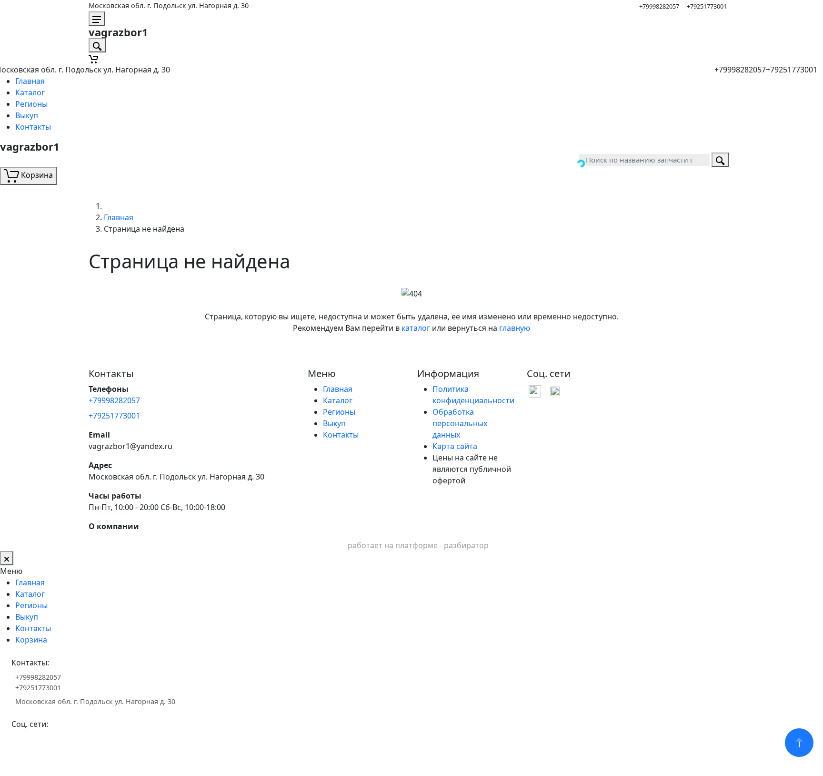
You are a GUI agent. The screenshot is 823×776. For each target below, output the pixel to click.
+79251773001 (707, 6)
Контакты (33, 127)
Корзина (31, 639)
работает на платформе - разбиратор (418, 545)
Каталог (30, 92)
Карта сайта (454, 446)
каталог (415, 328)
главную (514, 328)
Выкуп (26, 115)
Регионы (31, 104)
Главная (30, 81)
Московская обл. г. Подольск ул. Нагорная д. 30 (169, 5)
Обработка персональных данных (459, 423)
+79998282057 (659, 6)
